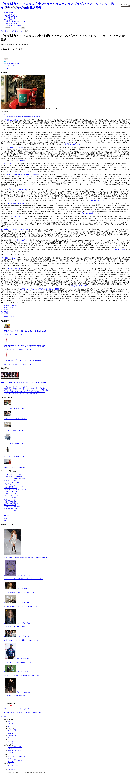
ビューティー (19, 31)
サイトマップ (12, 769)
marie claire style (125, 6)
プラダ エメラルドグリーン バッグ (15, 490)
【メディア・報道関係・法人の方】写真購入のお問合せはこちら (21, 116)
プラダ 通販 (4, 309)
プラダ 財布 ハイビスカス (12, 120)
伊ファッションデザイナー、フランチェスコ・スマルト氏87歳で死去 (26, 390)
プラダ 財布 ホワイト (7, 316)
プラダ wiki (7, 484)
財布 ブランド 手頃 (10, 480)
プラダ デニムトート (10, 488)
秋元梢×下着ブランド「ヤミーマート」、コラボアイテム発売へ (24, 392)
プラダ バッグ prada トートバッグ (15, 478)
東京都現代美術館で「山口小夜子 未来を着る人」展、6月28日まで (25, 388)
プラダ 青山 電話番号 (11, 503)
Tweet (6, 56)
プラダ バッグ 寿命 (10, 505)
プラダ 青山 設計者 (10, 501)
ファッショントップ (7, 31)
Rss (9, 726)
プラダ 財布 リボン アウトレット (14, 21)
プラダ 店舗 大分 (9, 14)
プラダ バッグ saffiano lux (12, 506)
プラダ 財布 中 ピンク (11, 23)
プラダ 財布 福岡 (23, 229)
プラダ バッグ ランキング (9, 305)
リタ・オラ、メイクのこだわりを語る (16, 386)
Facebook (10, 723)
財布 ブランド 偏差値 (11, 508)
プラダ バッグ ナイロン (11, 482)
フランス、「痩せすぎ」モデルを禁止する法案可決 (20, 393)
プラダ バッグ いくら (11, 493)
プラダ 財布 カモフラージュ (13, 476)
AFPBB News (123, 4)
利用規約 (11, 733)
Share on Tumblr (9, 65)
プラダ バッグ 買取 (10, 497)
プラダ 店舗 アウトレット (9, 164)
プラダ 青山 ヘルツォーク (9, 313)
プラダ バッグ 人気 (7, 307)
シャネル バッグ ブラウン (12, 495)
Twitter (10, 724)
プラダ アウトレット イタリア (17, 189)
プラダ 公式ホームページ (12, 491)
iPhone (10, 721)
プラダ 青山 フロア (119, 249)
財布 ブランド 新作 (10, 499)
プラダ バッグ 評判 (7, 311)
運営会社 (11, 743)
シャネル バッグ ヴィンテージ (14, 486)
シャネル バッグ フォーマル (13, 475)
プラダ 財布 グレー (10, 20)
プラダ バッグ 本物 (10, 510)
